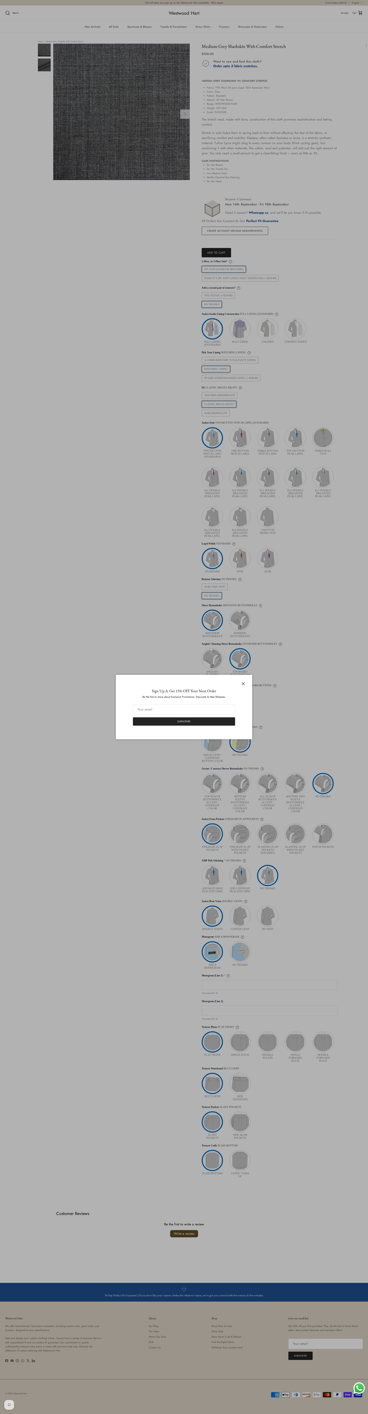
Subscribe (184, 721)
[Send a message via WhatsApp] (359, 1388)
